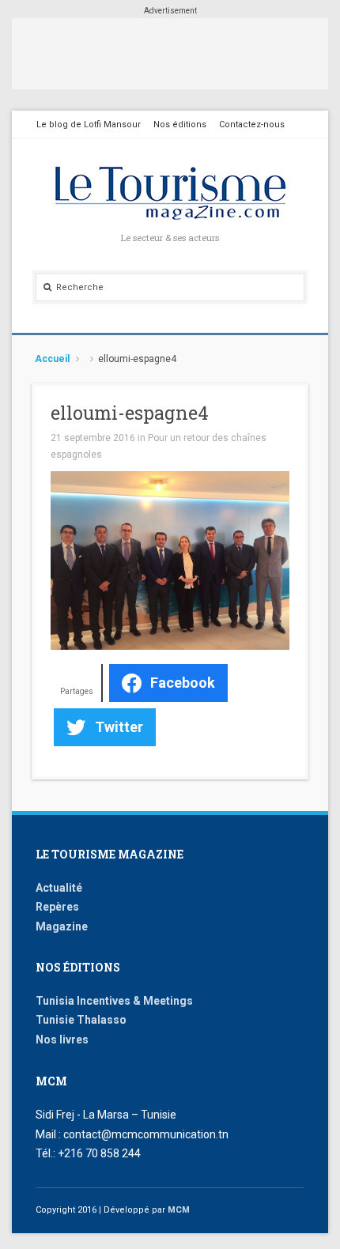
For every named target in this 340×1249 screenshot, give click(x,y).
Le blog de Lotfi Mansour (88, 124)
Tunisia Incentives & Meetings (114, 1000)
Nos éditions (179, 124)
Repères (57, 906)
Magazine (62, 926)
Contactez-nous (252, 124)
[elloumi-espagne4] (170, 559)
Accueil (52, 358)
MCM (179, 1210)
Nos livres (62, 1039)
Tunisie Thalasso (81, 1019)
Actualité (59, 887)
